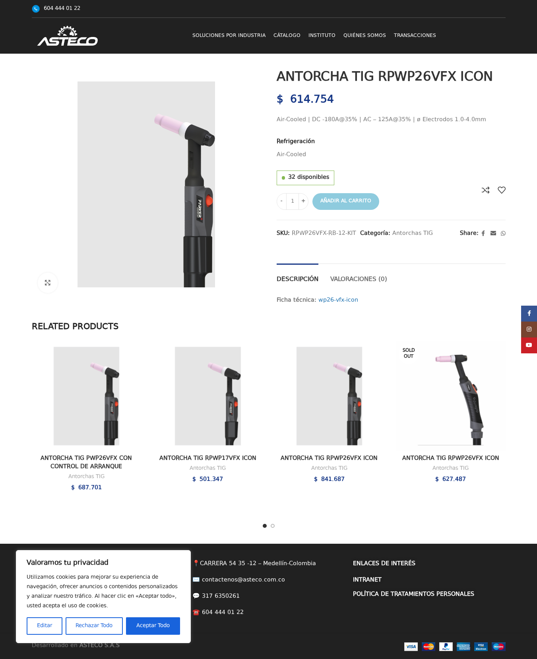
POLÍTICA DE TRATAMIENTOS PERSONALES (413, 594)
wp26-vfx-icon (338, 300)
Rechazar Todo (94, 626)
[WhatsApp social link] (503, 234)
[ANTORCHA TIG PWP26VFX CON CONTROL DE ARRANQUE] (87, 396)
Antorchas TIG (412, 233)
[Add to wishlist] (502, 190)
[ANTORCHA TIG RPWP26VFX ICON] (329, 396)
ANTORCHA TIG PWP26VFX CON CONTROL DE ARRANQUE (86, 462)
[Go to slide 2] (273, 526)
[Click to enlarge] (48, 283)
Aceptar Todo (153, 626)
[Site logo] (67, 35)
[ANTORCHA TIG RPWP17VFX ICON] (208, 396)
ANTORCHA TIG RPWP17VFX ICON (207, 458)
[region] (103, 596)
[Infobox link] (56, 8)
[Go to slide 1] (265, 526)
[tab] (297, 276)
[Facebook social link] (483, 234)
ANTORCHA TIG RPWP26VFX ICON (329, 458)
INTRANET (367, 580)
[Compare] (486, 190)
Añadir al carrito (345, 201)
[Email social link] (493, 234)
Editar (44, 626)
